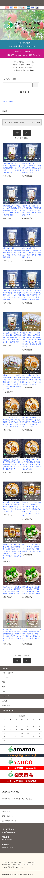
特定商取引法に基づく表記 (10, 864)
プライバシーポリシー (25, 864)
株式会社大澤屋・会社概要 (23, 70)
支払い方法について (8, 862)
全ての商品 (6, 705)
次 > (27, 133)
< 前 (17, 133)
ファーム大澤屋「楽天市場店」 (23, 67)
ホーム (4, 101)
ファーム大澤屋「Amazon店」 (23, 62)
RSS (16, 867)
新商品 (11, 101)
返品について (31, 862)
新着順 (22, 122)
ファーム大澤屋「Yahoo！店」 (23, 65)
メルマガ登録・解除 (8, 867)
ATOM (21, 867)
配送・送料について (21, 862)
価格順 (16, 122)
